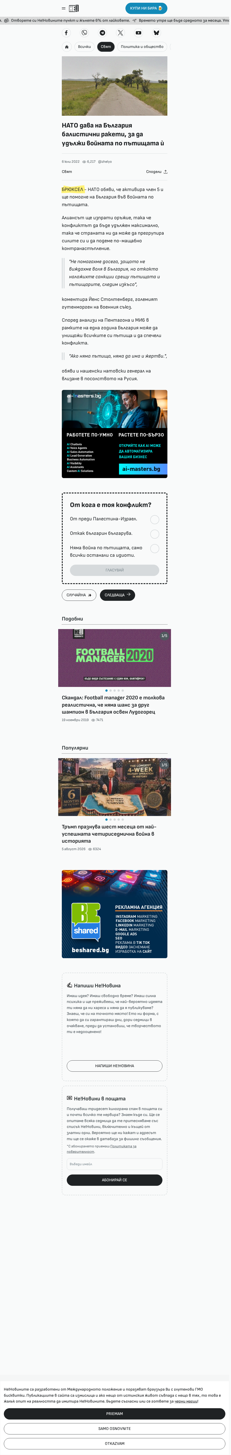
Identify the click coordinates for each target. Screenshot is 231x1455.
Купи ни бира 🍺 (146, 8)
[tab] (106, 690)
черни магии (186, 1401)
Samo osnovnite (114, 1428)
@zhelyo (105, 162)
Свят (106, 46)
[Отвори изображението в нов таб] (114, 86)
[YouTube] (138, 32)
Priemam (114, 1413)
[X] (120, 32)
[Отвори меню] (63, 8)
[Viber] (84, 32)
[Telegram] (102, 32)
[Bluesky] (156, 32)
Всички (84, 46)
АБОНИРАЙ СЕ (114, 1180)
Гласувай (115, 570)
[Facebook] (66, 32)
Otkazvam (115, 1443)
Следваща (115, 595)
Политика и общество (142, 46)
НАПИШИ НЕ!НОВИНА (114, 1066)
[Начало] (74, 8)
